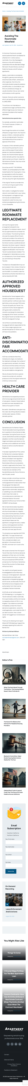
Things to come (14, 953)
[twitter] (12, 1044)
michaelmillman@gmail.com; (10, 637)
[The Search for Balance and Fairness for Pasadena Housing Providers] (14, 700)
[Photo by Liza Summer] (14, 16)
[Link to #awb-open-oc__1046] (19, 3)
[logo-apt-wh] (14, 1028)
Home (3, 11)
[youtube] (16, 1044)
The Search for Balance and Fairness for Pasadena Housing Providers (13, 723)
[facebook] (8, 1044)
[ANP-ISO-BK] (7, 3)
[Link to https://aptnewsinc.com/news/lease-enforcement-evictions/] (7, 904)
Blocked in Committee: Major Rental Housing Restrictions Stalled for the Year (12, 758)
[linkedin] (19, 1044)
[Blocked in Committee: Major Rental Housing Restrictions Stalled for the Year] (14, 734)
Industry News (17, 956)
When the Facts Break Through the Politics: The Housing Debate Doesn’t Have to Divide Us (14, 689)
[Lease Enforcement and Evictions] (14, 894)
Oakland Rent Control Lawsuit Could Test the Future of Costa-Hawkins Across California (13, 792)
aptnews (20, 45)
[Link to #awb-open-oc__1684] (23, 3)
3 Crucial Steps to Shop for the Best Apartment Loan (14, 973)
